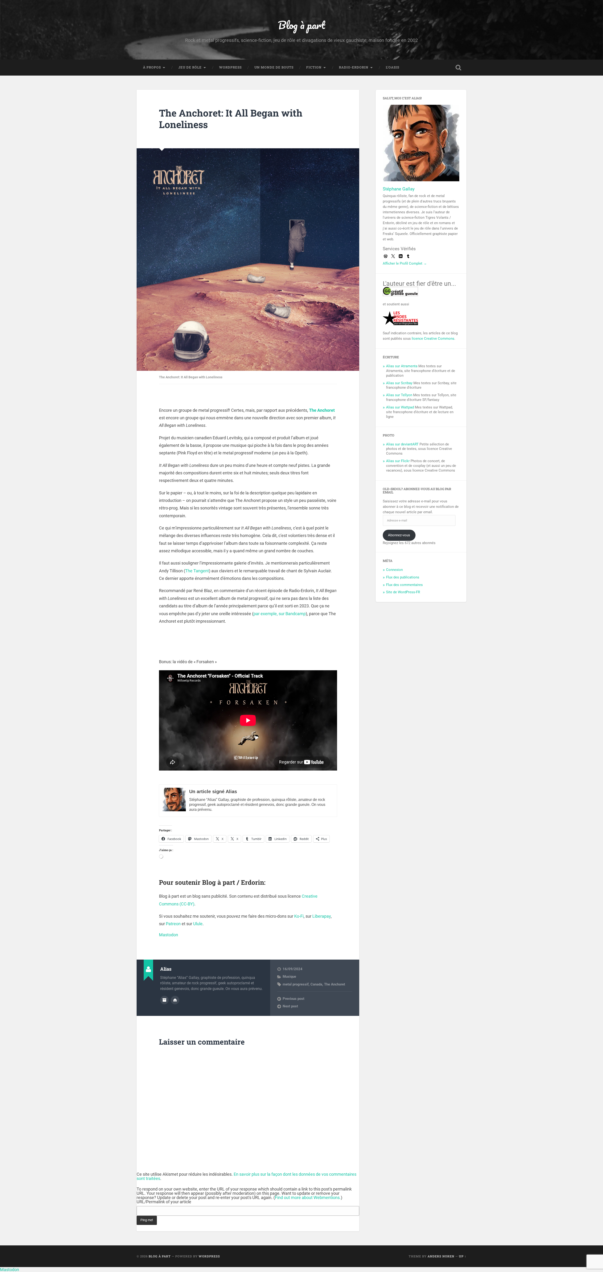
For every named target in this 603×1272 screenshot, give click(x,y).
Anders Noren (441, 1256)
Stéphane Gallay (399, 189)
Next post (290, 1006)
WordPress (230, 67)
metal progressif (296, 984)
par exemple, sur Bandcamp (279, 613)
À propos (152, 67)
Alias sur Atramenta (401, 366)
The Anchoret (322, 410)
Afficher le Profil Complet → (405, 263)
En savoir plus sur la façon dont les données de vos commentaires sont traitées (246, 1176)
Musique (289, 976)
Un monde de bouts (273, 67)
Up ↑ (462, 1256)
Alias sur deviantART (402, 444)
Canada (316, 984)
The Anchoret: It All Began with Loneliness (230, 119)
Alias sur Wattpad (400, 407)
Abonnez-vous (399, 535)
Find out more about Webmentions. (308, 1197)
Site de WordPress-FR (403, 592)
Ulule (198, 923)
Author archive (164, 1000)
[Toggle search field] (458, 68)
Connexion (394, 570)
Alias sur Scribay (399, 383)
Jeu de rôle (190, 67)
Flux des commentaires (404, 585)
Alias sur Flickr (398, 461)
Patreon (173, 923)
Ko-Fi (299, 916)
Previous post (293, 999)
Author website (175, 1000)
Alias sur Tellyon (399, 395)
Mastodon (168, 934)
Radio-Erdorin (353, 67)
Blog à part (301, 24)
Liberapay (321, 916)
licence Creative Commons (433, 338)
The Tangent (197, 570)
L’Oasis (392, 67)
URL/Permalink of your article (164, 1202)
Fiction (314, 67)
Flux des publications (402, 577)
